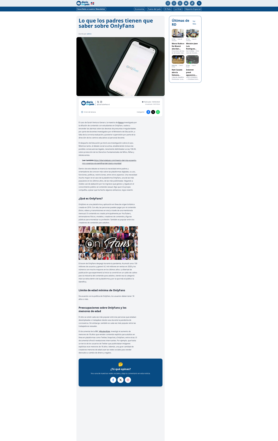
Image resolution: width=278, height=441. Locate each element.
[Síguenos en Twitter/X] (180, 3)
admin (89, 34)
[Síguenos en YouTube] (186, 3)
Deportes (174, 65)
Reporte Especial (193, 9)
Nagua (121, 122)
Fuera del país (154, 9)
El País (168, 9)
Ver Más (194, 22)
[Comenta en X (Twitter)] (120, 380)
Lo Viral (178, 9)
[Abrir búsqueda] (199, 3)
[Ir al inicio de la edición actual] (82, 3)
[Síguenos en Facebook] (167, 3)
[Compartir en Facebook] (148, 112)
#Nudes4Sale (104, 331)
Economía (139, 9)
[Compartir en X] (153, 112)
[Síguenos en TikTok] (192, 3)
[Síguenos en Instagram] (174, 3)
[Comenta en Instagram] (128, 380)
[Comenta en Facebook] (113, 380)
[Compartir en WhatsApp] (158, 112)
